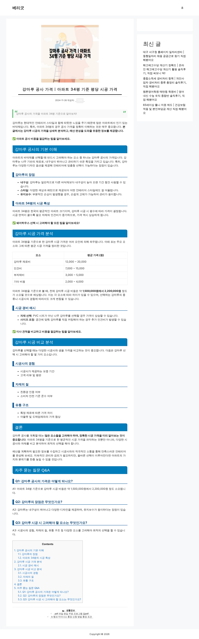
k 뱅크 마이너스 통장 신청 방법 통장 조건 (71, 616)
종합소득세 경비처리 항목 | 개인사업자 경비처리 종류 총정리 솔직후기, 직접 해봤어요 (165, 82)
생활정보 (70, 610)
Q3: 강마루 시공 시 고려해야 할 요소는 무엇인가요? (49, 599)
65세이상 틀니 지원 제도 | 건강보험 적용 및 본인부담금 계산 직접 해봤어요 (165, 108)
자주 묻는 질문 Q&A (26, 587)
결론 (18, 584)
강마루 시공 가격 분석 (28, 561)
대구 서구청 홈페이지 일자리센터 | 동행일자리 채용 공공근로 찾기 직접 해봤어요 (164, 55)
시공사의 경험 (28, 572)
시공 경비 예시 (28, 565)
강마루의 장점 (28, 554)
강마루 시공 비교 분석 (28, 569)
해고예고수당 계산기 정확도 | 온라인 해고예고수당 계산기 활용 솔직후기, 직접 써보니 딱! (164, 69)
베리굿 (18, 7)
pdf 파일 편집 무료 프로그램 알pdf (72, 613)
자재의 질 (26, 576)
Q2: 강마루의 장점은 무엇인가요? (39, 595)
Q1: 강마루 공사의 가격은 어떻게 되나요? (43, 591)
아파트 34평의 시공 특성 (34, 557)
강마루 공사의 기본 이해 (29, 550)
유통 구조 (26, 580)
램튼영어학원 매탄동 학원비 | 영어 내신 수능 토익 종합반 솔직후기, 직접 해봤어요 (164, 95)
